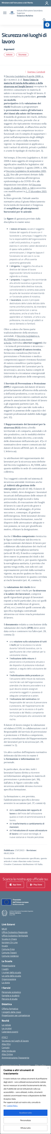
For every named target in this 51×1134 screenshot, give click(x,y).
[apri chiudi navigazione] (5, 13)
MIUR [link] (4, 929)
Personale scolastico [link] (11, 992)
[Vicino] (48, 1068)
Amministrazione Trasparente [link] (15, 1057)
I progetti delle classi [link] (11, 1012)
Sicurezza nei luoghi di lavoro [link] (15, 1040)
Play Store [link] (37, 884)
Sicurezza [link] (22, 54)
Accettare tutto (25, 1112)
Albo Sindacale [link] (9, 1051)
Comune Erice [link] (8, 949)
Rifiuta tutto (26, 1127)
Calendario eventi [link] (10, 1031)
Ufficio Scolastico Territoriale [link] (15, 935)
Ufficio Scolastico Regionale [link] (14, 932)
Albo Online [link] (7, 1054)
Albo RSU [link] (6, 1044)
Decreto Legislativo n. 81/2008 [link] (22, 339)
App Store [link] (16, 884)
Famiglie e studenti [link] (10, 995)
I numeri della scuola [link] (11, 972)
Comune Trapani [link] (9, 952)
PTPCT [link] (5, 1037)
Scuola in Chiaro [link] (9, 939)
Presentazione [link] (8, 965)
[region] (25, 1100)
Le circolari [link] (7, 1028)
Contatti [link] (5, 1047)
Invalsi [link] (5, 945)
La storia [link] (6, 982)
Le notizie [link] (6, 1025)
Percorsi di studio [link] (9, 999)
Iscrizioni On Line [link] (10, 942)
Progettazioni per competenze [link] (16, 1015)
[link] (47, 24)
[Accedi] (46, 3)
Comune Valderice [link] (10, 956)
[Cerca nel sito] (44, 20)
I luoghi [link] (5, 969)
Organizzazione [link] (9, 979)
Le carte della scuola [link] (11, 975)
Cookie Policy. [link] (12, 1105)
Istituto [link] (9, 54)
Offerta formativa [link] (10, 1008)
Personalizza (25, 1120)
